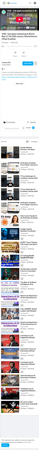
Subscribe (28, 63)
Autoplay (34, 141)
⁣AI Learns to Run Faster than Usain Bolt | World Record (28, 404)
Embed (23, 56)
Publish (29, 128)
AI (22, 239)
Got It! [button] (5, 445)
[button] (35, 3)
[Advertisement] (19, 101)
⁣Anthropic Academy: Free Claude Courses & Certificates (29, 165)
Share (15, 56)
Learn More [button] (27, 442)
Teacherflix (6, 62)
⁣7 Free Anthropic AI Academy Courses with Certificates (29, 178)
